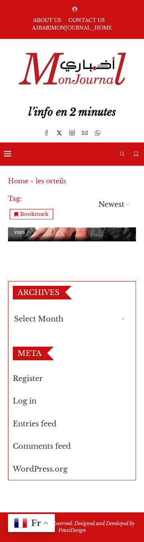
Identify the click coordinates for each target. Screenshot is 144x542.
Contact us (86, 20)
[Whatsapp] (97, 133)
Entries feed (34, 424)
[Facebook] (46, 133)
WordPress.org (40, 469)
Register (28, 378)
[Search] (122, 154)
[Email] (85, 133)
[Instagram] (72, 133)
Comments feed (42, 446)
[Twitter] (59, 133)
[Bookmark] (136, 154)
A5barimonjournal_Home (72, 28)
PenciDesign (72, 530)
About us (47, 20)
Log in (24, 401)
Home (18, 181)
